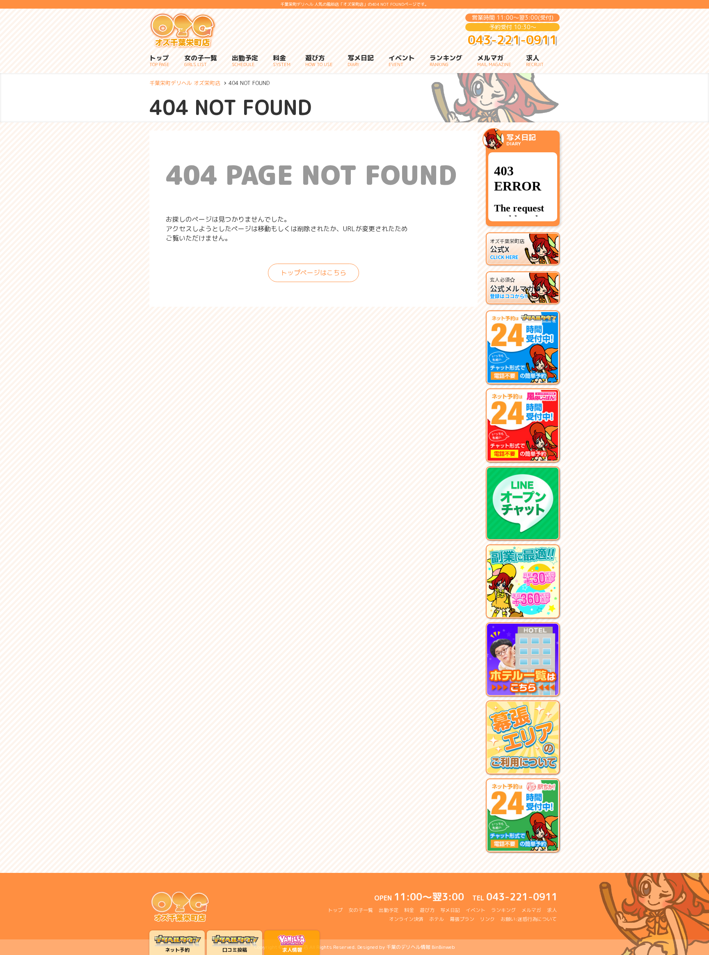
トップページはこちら (313, 272)
